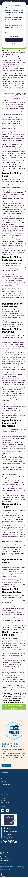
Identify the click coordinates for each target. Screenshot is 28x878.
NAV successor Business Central (10, 597)
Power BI (22, 672)
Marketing (21, 83)
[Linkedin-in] (2, 810)
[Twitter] (7, 810)
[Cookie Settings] (3, 875)
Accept (14, 40)
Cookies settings (14, 36)
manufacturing (20, 438)
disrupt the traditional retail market (11, 566)
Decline (14, 43)
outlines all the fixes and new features (13, 58)
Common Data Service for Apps (13, 240)
